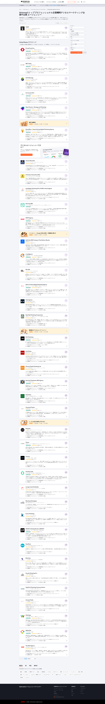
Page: (29, 658)
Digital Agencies (26, 9)
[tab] (21, 666)
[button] (78, 2)
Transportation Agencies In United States (38, 9)
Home (20, 9)
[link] (51, 2)
